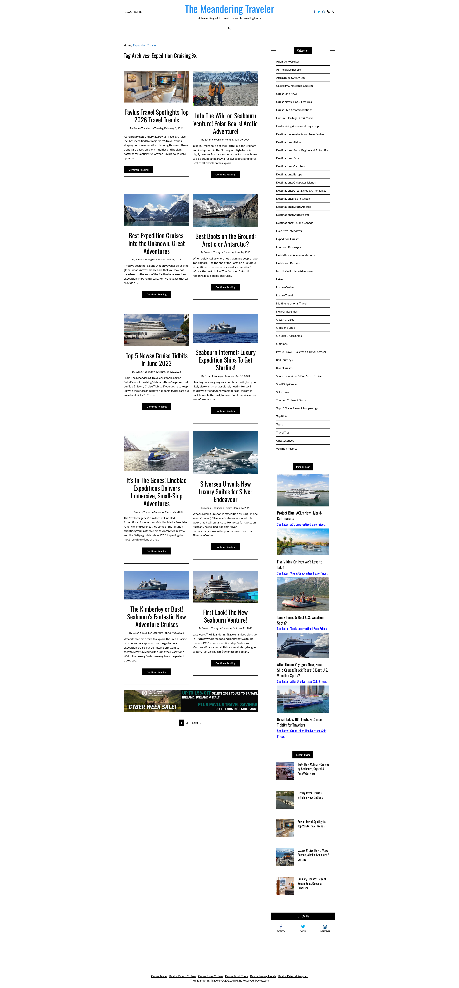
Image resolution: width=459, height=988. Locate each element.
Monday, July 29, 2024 (237, 139)
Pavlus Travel (159, 976)
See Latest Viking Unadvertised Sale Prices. (302, 573)
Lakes (279, 279)
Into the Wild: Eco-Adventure (294, 271)
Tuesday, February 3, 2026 (168, 128)
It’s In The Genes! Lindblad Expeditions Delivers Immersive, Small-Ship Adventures (156, 491)
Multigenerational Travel (291, 303)
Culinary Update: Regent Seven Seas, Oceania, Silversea (312, 883)
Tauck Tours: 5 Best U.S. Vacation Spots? (300, 620)
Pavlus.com (262, 980)
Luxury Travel (284, 295)
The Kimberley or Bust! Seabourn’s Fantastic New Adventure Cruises (156, 616)
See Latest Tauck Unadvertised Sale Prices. (302, 628)
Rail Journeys (284, 359)
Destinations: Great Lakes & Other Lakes (301, 190)
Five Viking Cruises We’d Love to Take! (299, 564)
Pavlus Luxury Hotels (263, 976)
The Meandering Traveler (229, 8)
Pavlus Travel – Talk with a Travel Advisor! (301, 351)
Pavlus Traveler (141, 128)
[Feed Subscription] (194, 55)
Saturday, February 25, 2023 (168, 632)
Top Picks (282, 416)
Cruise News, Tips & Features (294, 101)
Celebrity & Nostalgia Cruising (294, 85)
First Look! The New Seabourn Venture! (225, 615)
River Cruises (284, 368)
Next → (197, 722)
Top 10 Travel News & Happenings (297, 408)
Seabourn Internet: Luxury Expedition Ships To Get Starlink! (225, 359)
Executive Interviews (289, 230)
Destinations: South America (293, 206)
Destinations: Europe (289, 174)
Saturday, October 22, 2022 (237, 628)
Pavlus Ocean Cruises (182, 976)
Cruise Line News (286, 93)
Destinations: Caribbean (291, 166)
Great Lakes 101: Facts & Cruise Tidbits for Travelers (299, 722)
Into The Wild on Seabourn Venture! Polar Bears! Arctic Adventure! (225, 123)
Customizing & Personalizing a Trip (297, 126)
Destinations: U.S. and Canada (294, 222)
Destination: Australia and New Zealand (300, 134)
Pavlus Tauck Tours (236, 976)
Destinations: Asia (287, 158)
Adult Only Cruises (288, 61)
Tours (279, 424)
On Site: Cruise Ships (289, 335)
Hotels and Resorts (288, 263)
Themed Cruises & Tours (291, 400)
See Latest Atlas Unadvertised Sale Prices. (302, 681)
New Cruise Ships (287, 311)
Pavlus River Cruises (210, 976)
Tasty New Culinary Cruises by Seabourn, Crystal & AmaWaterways (313, 768)
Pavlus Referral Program (293, 976)
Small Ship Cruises (287, 384)
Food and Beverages (288, 247)
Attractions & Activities (290, 77)
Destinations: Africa (288, 142)
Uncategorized (285, 440)
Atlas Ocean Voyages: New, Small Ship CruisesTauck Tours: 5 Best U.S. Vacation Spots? (302, 669)
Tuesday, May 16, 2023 (237, 376)
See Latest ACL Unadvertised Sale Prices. (301, 524)
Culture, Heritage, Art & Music (294, 118)
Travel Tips (282, 432)
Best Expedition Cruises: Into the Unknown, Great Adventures (156, 242)
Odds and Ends (285, 327)
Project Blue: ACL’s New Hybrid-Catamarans (299, 515)
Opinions (282, 343)
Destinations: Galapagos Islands (296, 182)
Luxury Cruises (285, 287)
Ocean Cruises (285, 319)
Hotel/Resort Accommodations (295, 255)
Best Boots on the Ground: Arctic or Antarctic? (225, 239)
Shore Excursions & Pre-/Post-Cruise (299, 376)
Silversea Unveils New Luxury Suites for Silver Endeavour (225, 491)
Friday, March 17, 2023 (237, 507)
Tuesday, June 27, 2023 (168, 259)
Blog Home (133, 11)
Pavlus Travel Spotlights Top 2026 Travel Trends (156, 115)
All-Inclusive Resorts (289, 69)
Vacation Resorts (286, 448)
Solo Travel (283, 392)
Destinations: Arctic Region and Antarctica (302, 150)
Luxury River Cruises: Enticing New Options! (310, 795)
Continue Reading (138, 169)
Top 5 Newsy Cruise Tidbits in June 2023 (157, 359)
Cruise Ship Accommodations (294, 109)
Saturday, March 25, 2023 (168, 511)
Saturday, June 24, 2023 (237, 252)
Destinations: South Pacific (292, 214)
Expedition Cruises (287, 239)
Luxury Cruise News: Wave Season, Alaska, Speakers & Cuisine (314, 854)
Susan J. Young (213, 139)
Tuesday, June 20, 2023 (168, 371)
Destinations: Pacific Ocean (293, 198)
